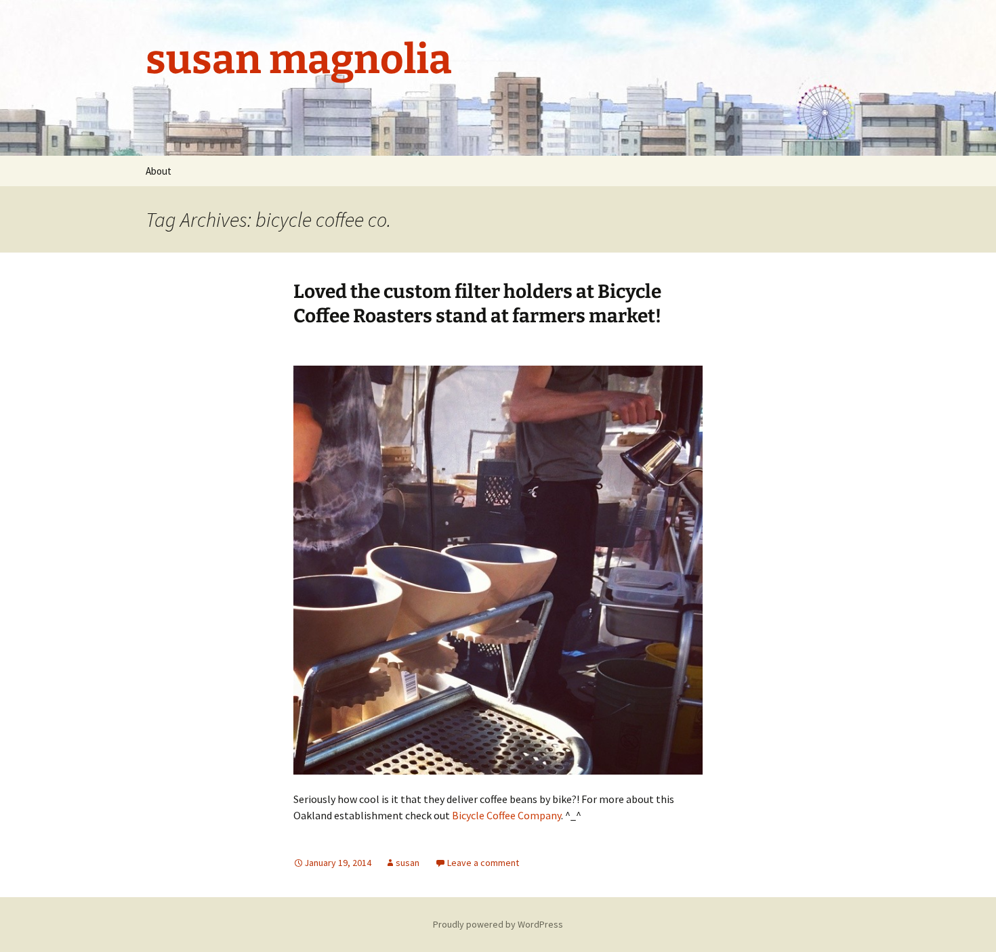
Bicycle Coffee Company (506, 815)
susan (407, 863)
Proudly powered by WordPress (498, 924)
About (158, 171)
